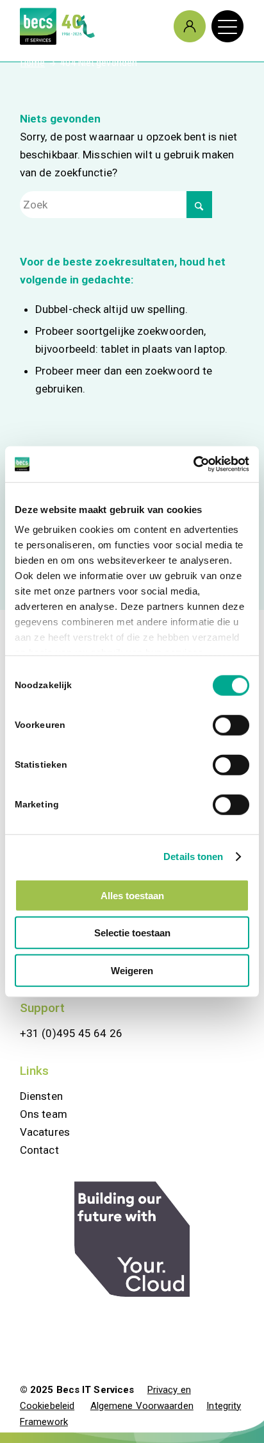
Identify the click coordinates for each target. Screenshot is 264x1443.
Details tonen (193, 856)
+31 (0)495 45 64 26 (71, 1033)
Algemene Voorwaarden (142, 1406)
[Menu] (221, 26)
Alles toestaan (132, 895)
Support (42, 1007)
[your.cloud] (132, 1239)
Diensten (41, 1096)
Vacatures (45, 1132)
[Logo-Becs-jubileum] (109, 26)
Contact (39, 1149)
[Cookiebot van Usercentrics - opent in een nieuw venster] (193, 464)
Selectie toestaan (132, 932)
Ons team (43, 1114)
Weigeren (132, 970)
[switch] (231, 724)
